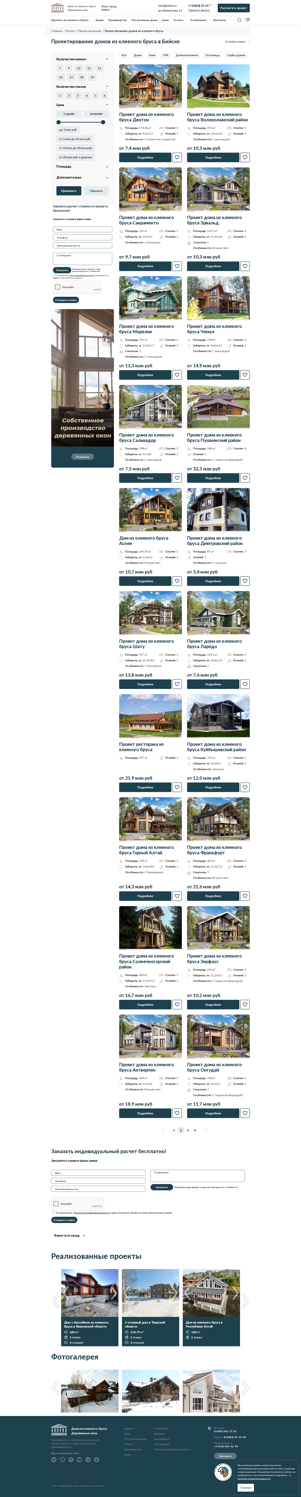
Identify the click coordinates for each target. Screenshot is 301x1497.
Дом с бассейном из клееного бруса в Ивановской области (86, 1324)
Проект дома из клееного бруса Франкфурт (214, 850)
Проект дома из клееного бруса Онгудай (214, 1067)
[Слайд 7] (170, 428)
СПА (165, 55)
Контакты (225, 1456)
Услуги (128, 1444)
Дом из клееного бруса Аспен (143, 540)
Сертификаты (161, 1438)
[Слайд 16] (248, 531)
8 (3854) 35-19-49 (235, 1437)
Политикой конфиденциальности (82, 275)
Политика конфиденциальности (172, 1449)
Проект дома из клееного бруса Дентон (146, 117)
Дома (138, 55)
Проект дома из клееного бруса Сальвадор (146, 437)
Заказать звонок (199, 10)
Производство (132, 1449)
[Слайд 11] (228, 531)
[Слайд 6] (162, 428)
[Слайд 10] (224, 531)
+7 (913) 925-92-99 (226, 1446)
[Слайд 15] (244, 531)
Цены (127, 1454)
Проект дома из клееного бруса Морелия (146, 329)
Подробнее (83, 456)
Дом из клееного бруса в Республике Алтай (204, 1324)
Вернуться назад (67, 1235)
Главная (128, 1428)
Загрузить (62, 270)
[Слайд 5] (154, 428)
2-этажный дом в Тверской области (145, 1324)
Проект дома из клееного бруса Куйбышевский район (216, 746)
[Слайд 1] (123, 428)
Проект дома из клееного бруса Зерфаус (214, 958)
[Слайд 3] (138, 428)
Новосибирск (223, 1443)
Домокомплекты (187, 55)
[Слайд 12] (232, 531)
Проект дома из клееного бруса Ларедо (214, 643)
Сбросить (96, 190)
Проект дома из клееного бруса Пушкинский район (214, 437)
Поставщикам (162, 1444)
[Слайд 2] (130, 428)
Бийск (105, 9)
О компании (161, 1428)
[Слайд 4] (146, 428)
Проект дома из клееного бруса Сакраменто (146, 220)
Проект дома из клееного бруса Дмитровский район (215, 540)
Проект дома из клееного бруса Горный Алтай (146, 850)
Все (124, 55)
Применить (68, 190)
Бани (152, 55)
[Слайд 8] (178, 428)
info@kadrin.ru (167, 5)
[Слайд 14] (240, 531)
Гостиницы (213, 55)
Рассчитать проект (234, 8)
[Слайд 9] (246, 428)
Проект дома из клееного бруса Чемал (214, 329)
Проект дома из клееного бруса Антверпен (146, 1067)
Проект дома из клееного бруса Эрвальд (214, 220)
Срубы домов (236, 55)
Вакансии (159, 1433)
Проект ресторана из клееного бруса (141, 746)
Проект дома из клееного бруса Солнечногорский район (146, 961)
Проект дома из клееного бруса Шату (146, 643)
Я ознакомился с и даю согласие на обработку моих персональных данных (114, 1212)
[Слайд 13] (236, 531)
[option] (89, 1307)
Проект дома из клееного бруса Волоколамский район (217, 117)
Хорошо (246, 1487)
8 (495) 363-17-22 (225, 1431)
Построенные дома (144, 20)
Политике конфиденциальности (254, 1478)
